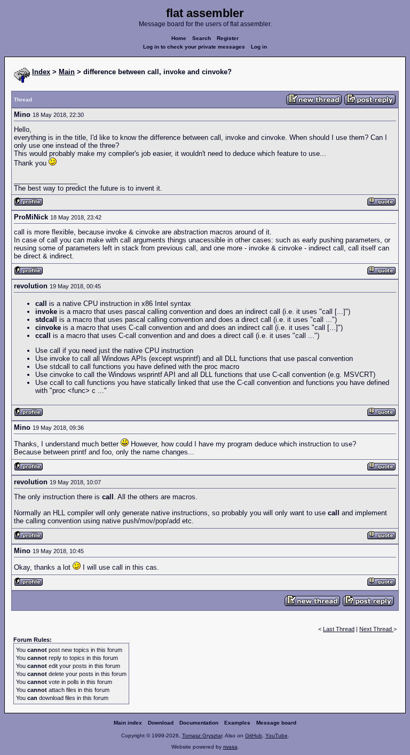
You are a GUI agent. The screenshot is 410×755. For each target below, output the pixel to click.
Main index (128, 723)
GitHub (253, 735)
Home (178, 38)
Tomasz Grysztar (202, 735)
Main (67, 72)
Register (228, 38)
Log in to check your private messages (194, 47)
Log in (259, 47)
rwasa (230, 747)
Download (161, 723)
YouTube (276, 735)
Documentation (198, 723)
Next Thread (376, 629)
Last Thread (338, 629)
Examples (237, 723)
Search (201, 38)
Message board (276, 723)
